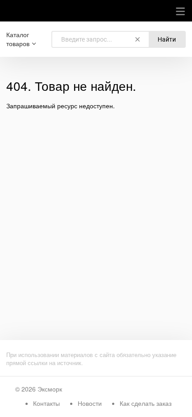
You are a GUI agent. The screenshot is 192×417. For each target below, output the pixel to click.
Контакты (46, 403)
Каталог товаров (17, 39)
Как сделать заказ (145, 403)
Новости (90, 403)
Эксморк (50, 388)
